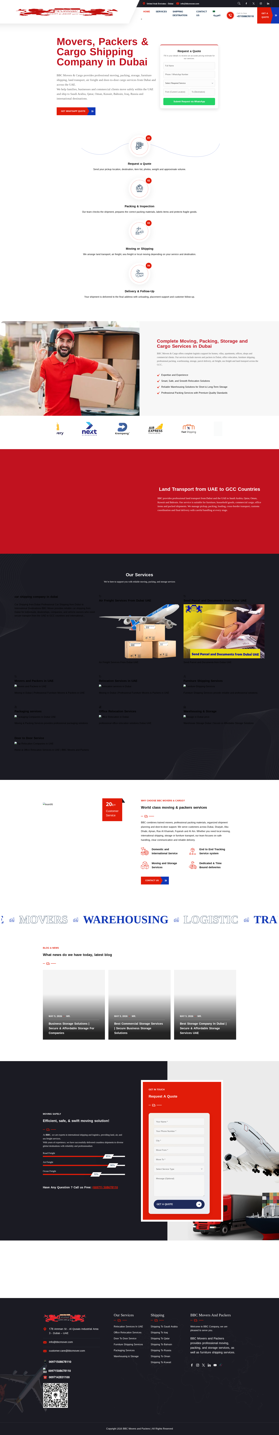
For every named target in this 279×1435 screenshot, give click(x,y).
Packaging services (28, 711)
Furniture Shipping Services (203, 681)
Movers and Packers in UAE (34, 681)
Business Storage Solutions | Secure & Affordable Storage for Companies (71, 1028)
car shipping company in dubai (36, 596)
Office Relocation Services (117, 711)
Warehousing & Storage (200, 711)
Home (146, 12)
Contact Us (201, 13)
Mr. (68, 1016)
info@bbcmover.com (189, 4)
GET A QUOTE (178, 1204)
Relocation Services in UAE (118, 681)
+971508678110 (245, 16)
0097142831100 (56, 1377)
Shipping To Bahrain (161, 1344)
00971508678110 (57, 1362)
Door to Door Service (29, 738)
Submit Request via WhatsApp (189, 102)
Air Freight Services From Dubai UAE (125, 600)
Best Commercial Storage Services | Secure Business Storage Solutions (138, 1028)
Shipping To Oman (160, 1356)
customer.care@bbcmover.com (67, 1350)
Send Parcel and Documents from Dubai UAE (215, 600)
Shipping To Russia (161, 1350)
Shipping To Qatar (160, 1338)
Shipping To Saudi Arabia (164, 1326)
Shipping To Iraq (159, 1332)
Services (161, 12)
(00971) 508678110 (105, 1187)
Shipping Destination (180, 13)
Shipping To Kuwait (161, 1362)
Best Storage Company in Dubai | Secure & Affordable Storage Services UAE (203, 1028)
